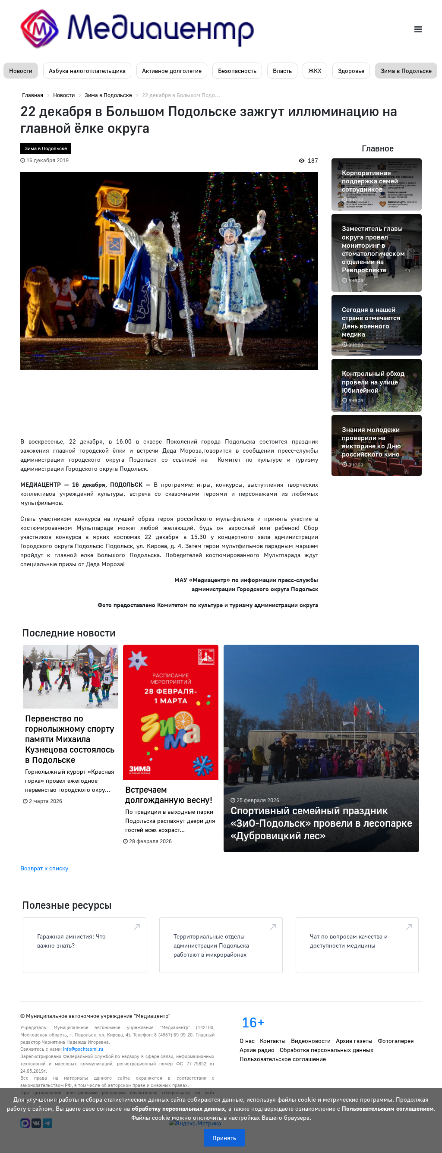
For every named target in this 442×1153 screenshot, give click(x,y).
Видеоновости (311, 1040)
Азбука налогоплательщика (87, 70)
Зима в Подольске (406, 70)
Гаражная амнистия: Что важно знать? (71, 940)
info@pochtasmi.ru (83, 1049)
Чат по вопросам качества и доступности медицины (349, 940)
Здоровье (351, 70)
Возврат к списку (44, 868)
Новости (20, 70)
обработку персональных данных (178, 1108)
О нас (247, 1040)
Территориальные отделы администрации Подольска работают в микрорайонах (211, 945)
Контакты (273, 1040)
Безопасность (237, 70)
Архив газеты (354, 1040)
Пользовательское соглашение (283, 1058)
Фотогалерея (396, 1040)
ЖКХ (315, 70)
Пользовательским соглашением (388, 1108)
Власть (282, 70)
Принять (224, 1137)
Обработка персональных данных (326, 1049)
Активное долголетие (172, 70)
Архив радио (257, 1049)
